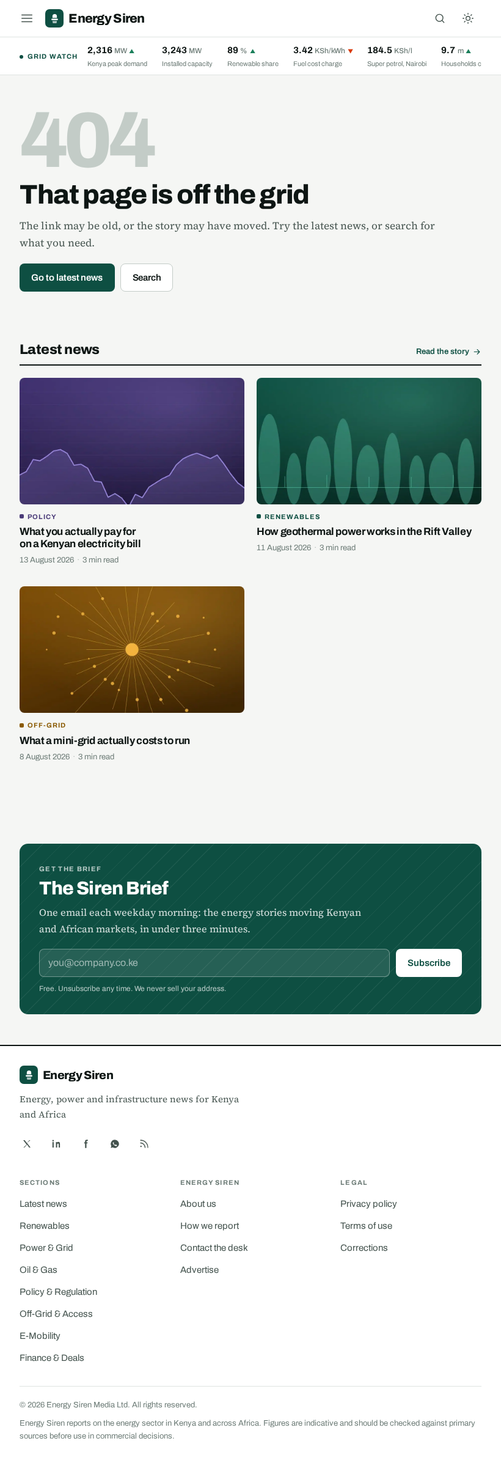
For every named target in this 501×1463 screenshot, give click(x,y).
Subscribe (429, 963)
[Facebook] (85, 1143)
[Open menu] (26, 18)
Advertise (199, 1270)
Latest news (43, 1204)
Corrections (364, 1248)
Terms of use (366, 1226)
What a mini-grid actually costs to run (105, 740)
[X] (26, 1143)
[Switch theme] (468, 18)
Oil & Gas (38, 1270)
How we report (209, 1226)
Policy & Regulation (58, 1292)
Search (147, 277)
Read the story (442, 351)
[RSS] (144, 1143)
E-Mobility (40, 1336)
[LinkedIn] (56, 1143)
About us (198, 1204)
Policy (42, 516)
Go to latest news (67, 277)
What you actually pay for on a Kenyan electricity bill (80, 538)
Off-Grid (46, 725)
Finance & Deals (52, 1358)
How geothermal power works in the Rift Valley (364, 531)
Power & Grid (46, 1248)
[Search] (439, 18)
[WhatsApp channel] (114, 1143)
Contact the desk (214, 1248)
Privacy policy (368, 1204)
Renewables (292, 516)
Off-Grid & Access (56, 1314)
